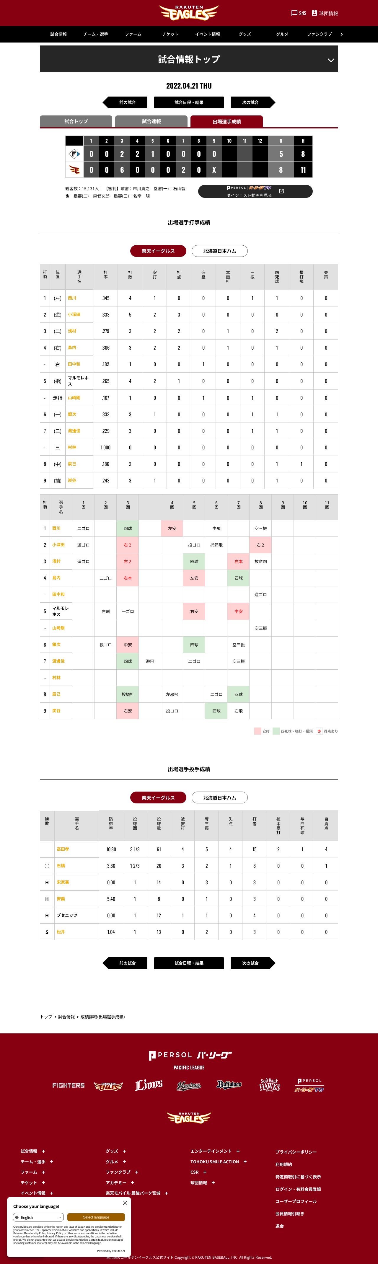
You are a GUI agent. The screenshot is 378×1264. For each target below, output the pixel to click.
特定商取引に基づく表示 (298, 1177)
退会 (280, 1226)
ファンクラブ (319, 34)
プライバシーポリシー (296, 1152)
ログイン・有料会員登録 (298, 1189)
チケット (170, 34)
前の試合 (127, 102)
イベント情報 (207, 34)
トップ (46, 1017)
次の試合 (250, 102)
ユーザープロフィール (296, 1201)
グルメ (282, 34)
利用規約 (284, 1164)
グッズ (245, 34)
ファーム (133, 34)
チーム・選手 (95, 34)
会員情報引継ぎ (290, 1213)
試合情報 (58, 34)
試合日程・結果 (189, 102)
